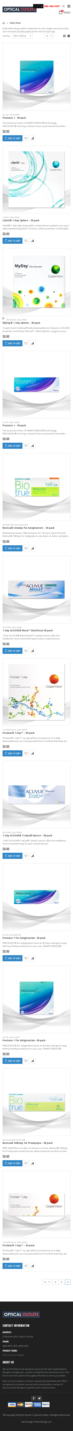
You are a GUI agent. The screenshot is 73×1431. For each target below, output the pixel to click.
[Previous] (55, 1282)
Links (37, 6)
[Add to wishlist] (26, 138)
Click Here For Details (13, 1354)
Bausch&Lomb (21, 525)
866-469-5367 (51, 6)
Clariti (6, 217)
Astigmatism (8, 525)
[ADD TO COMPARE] (33, 138)
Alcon (5, 115)
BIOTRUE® (20, 1140)
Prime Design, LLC (43, 1421)
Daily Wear (14, 115)
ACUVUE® (7, 627)
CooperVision (9, 320)
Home (4, 23)
